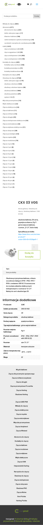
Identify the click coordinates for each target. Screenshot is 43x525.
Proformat (19, 519)
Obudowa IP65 (21, 488)
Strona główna (23, 209)
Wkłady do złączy (21, 406)
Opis (7, 269)
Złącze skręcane (22, 484)
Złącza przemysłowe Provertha (21, 386)
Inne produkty (11, 272)
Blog (27, 519)
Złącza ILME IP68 (21, 402)
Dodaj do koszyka (29, 255)
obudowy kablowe (30, 211)
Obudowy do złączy (21, 476)
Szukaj (36, 16)
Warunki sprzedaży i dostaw (27, 521)
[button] (15, 249)
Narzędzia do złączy (21, 472)
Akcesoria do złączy (21, 437)
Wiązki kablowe (21, 370)
